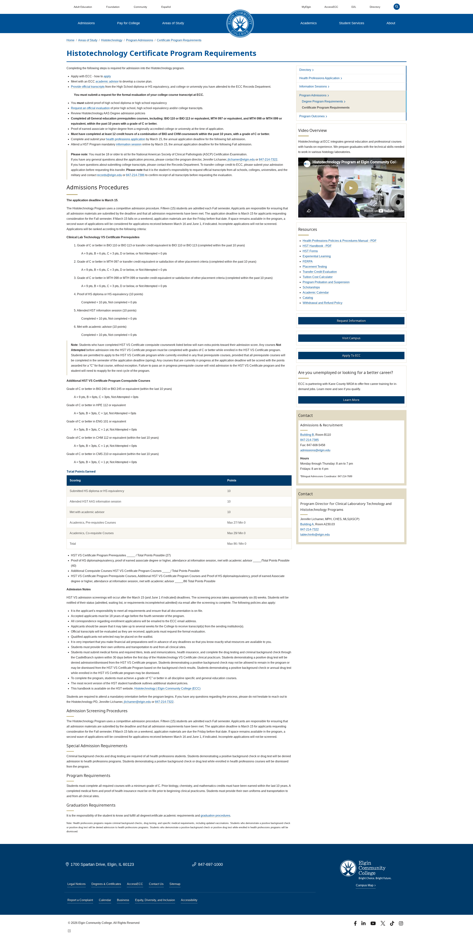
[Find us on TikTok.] (392, 924)
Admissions (86, 23)
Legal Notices (76, 884)
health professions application (125, 139)
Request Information (351, 321)
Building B (307, 434)
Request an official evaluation (90, 108)
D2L (353, 6)
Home (70, 40)
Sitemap (174, 884)
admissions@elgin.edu (315, 450)
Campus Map (364, 885)
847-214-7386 (135, 175)
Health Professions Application (319, 78)
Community (140, 6)
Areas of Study (173, 23)
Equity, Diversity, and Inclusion (155, 900)
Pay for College (128, 23)
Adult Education (83, 6)
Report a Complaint (80, 900)
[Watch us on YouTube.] (373, 924)
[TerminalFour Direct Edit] (69, 931)
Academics (308, 23)
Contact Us (156, 884)
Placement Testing (315, 266)
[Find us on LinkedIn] (363, 924)
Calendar (105, 900)
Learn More (351, 400)
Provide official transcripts (88, 86)
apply (107, 76)
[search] (396, 7)
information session (129, 144)
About (391, 23)
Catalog (308, 297)
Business (123, 900)
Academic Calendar (316, 292)
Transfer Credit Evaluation (320, 271)
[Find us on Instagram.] (401, 924)
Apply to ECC (351, 355)
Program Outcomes (312, 116)
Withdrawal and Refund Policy (322, 302)
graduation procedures (215, 815)
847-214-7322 (268, 159)
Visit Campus (351, 338)
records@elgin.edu (109, 175)
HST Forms (310, 251)
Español (166, 6)
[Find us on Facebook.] (355, 924)
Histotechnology (111, 40)
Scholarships (311, 287)
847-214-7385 (309, 439)
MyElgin (306, 6)
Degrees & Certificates (106, 884)
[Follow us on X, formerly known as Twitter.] (383, 924)
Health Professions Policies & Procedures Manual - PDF (340, 240)
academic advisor (107, 81)
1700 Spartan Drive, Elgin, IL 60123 (102, 864)
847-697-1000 (210, 864)
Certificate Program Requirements (179, 40)
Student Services (351, 23)
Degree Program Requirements (322, 101)
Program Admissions (139, 40)
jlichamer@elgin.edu (241, 159)
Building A (307, 524)
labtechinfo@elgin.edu (315, 534)
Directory (375, 6)
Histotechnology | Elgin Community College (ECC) (167, 688)
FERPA (308, 261)
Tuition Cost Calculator (318, 277)
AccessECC (331, 6)
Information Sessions (313, 86)
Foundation (113, 6)
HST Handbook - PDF (317, 245)
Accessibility (189, 900)
